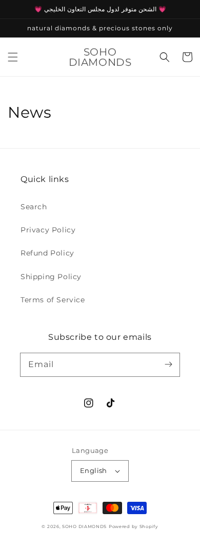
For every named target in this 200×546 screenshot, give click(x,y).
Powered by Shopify (133, 526)
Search (34, 206)
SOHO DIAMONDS (84, 526)
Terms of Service (53, 299)
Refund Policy (47, 253)
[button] (13, 57)
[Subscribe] (168, 364)
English (93, 470)
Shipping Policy (51, 276)
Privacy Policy (48, 229)
